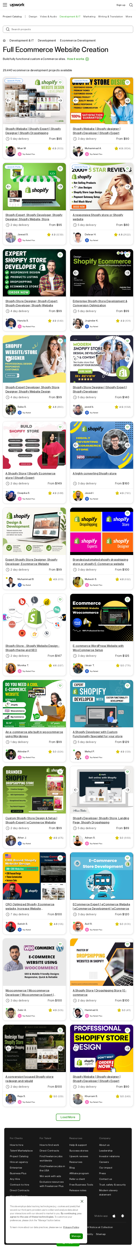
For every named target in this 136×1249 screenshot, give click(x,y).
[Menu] (5, 5)
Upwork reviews (78, 1156)
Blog (72, 1167)
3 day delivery (87, 138)
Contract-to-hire (19, 1184)
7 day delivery (19, 914)
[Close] (82, 1201)
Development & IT (22, 40)
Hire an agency (19, 1162)
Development (47, 40)
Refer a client (77, 1179)
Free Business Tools (81, 1184)
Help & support (78, 1144)
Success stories (78, 1150)
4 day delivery (19, 311)
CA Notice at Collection (99, 1227)
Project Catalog (12, 16)
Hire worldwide (19, 1196)
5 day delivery (19, 138)
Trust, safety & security (112, 1184)
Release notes (77, 1190)
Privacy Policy (71, 1227)
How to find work (49, 1144)
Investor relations (109, 1156)
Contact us (105, 1179)
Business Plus (18, 1173)
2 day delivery (19, 225)
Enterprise (16, 1167)
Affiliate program (79, 1173)
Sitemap (101, 1234)
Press (102, 1173)
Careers (104, 1162)
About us (104, 1144)
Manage (76, 1236)
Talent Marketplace (21, 1150)
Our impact (105, 1167)
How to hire (16, 1144)
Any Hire (15, 1179)
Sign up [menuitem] (121, 5)
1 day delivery (19, 742)
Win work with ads (50, 1176)
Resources (75, 1162)
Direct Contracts (19, 1190)
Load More (68, 1117)
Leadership (106, 1150)
